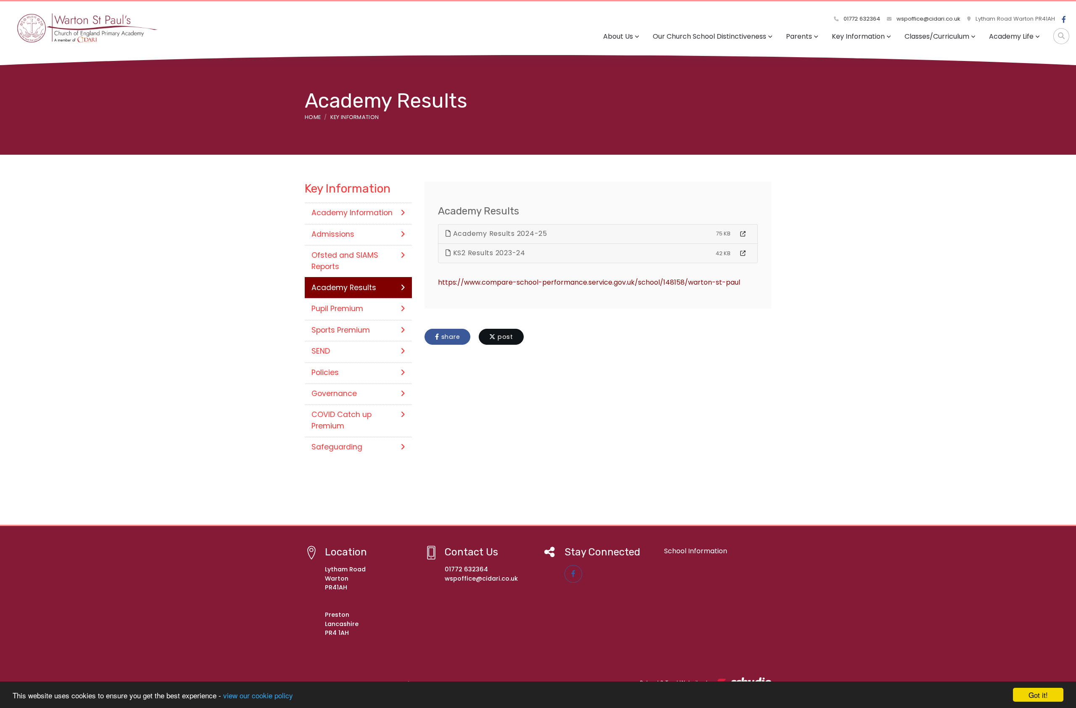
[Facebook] (1063, 19)
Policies (325, 372)
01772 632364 (861, 19)
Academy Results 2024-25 (499, 233)
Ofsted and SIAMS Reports (344, 260)
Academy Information (352, 213)
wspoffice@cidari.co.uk (927, 19)
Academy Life (1011, 36)
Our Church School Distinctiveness (709, 36)
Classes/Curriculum (937, 36)
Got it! (1038, 695)
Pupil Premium (337, 309)
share (449, 337)
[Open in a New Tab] (743, 234)
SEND (320, 351)
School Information (695, 551)
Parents (799, 36)
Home (313, 117)
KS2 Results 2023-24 (488, 253)
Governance (334, 393)
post (504, 337)
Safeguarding (336, 447)
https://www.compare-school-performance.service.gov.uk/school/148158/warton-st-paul (589, 282)
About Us (618, 36)
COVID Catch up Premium (341, 420)
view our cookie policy (258, 695)
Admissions (332, 234)
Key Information (858, 36)
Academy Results (343, 288)
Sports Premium (340, 330)
